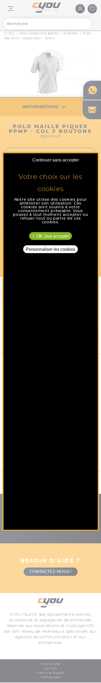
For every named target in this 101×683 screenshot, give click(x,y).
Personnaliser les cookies (50, 249)
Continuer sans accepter (55, 160)
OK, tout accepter (52, 236)
